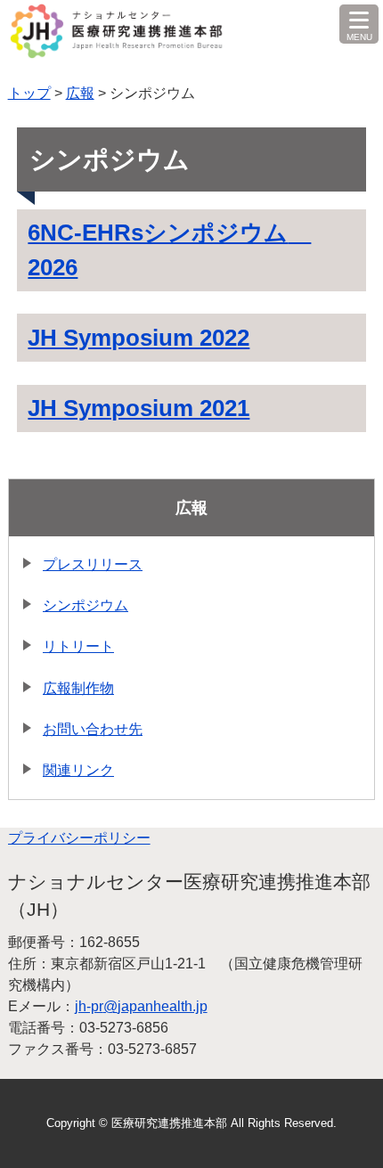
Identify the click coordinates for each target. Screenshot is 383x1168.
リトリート (78, 646)
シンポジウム (85, 605)
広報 (80, 93)
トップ (29, 93)
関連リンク (78, 770)
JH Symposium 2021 (138, 408)
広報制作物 (78, 688)
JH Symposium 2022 (138, 337)
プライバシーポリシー (79, 837)
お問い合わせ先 (93, 729)
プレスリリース (93, 564)
